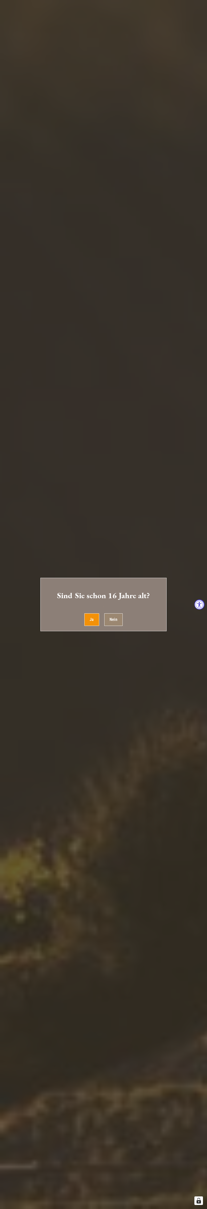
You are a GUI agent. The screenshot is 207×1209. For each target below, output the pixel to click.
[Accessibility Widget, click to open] (199, 604)
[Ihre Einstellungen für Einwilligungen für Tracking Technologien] (198, 1200)
